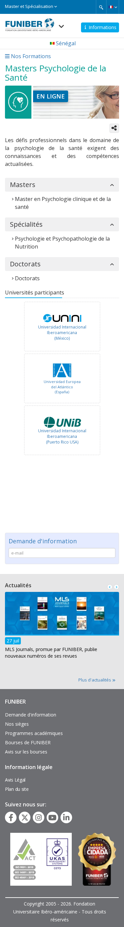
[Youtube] (52, 817)
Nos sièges (17, 724)
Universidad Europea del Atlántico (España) (62, 386)
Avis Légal (15, 780)
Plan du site (16, 789)
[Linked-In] (66, 817)
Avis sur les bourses (26, 752)
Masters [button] (22, 184)
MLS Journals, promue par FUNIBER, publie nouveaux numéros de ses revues (51, 652)
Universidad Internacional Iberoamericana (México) (62, 332)
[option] (62, 327)
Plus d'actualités (95, 680)
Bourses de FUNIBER (28, 742)
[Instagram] (38, 817)
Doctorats (27, 278)
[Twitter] (25, 817)
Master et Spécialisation (29, 6)
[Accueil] (30, 22)
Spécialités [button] (26, 224)
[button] (112, 7)
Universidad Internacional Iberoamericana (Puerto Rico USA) (62, 436)
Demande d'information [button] (43, 541)
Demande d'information (30, 715)
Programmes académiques (34, 733)
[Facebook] (11, 817)
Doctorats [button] (25, 264)
